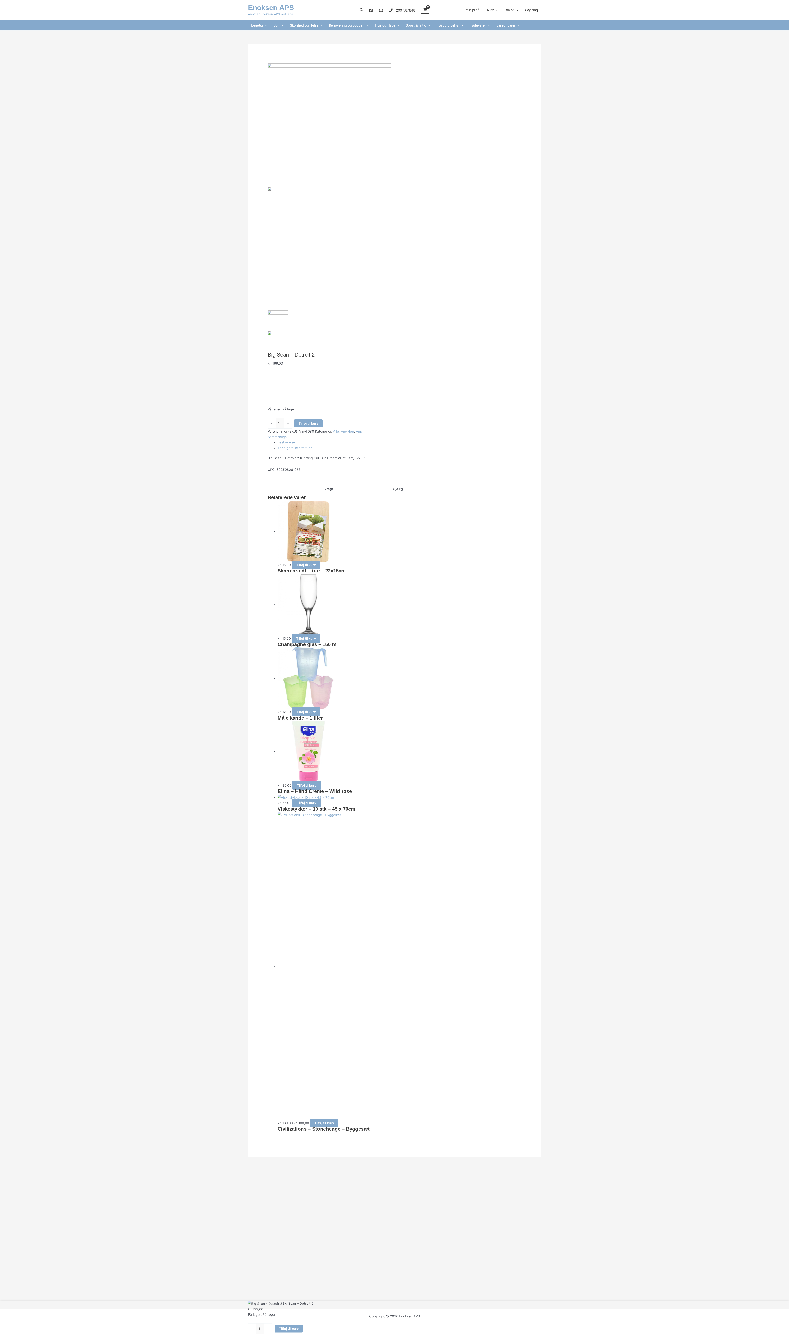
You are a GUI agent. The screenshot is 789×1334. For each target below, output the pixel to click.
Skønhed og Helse (304, 25)
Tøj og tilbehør (448, 25)
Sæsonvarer (506, 25)
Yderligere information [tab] (295, 448)
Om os (509, 10)
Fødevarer (478, 25)
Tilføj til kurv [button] (306, 565)
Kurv (490, 10)
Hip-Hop (347, 431)
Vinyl (359, 431)
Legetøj (257, 25)
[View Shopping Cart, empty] (425, 10)
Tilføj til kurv (308, 423)
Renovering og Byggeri (347, 25)
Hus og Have (385, 25)
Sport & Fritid (416, 25)
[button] (361, 10)
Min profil (473, 10)
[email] (381, 10)
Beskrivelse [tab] (286, 442)
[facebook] (371, 10)
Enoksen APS (271, 7)
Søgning (531, 10)
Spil (276, 25)
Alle (336, 431)
